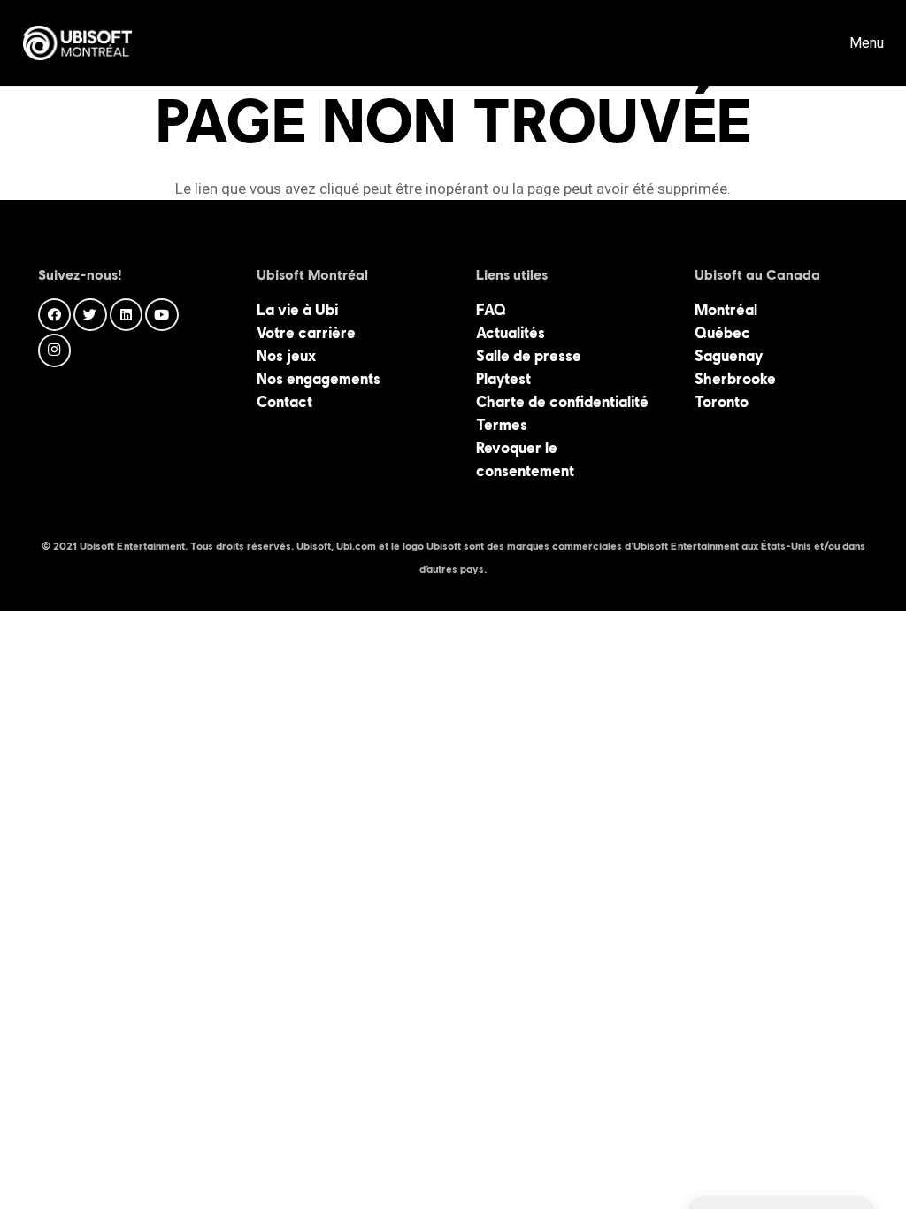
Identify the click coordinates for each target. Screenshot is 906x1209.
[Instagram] (55, 350)
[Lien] (77, 43)
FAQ (491, 310)
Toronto (722, 402)
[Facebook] (55, 315)
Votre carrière (306, 333)
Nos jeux (286, 356)
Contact (284, 402)
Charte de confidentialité (562, 402)
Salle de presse (528, 356)
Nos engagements (318, 379)
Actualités (510, 333)
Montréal (726, 310)
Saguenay (729, 356)
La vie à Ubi (297, 310)
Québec (722, 333)
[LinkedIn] (126, 315)
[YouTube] (162, 315)
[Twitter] (90, 315)
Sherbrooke (735, 379)
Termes (501, 425)
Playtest (503, 379)
